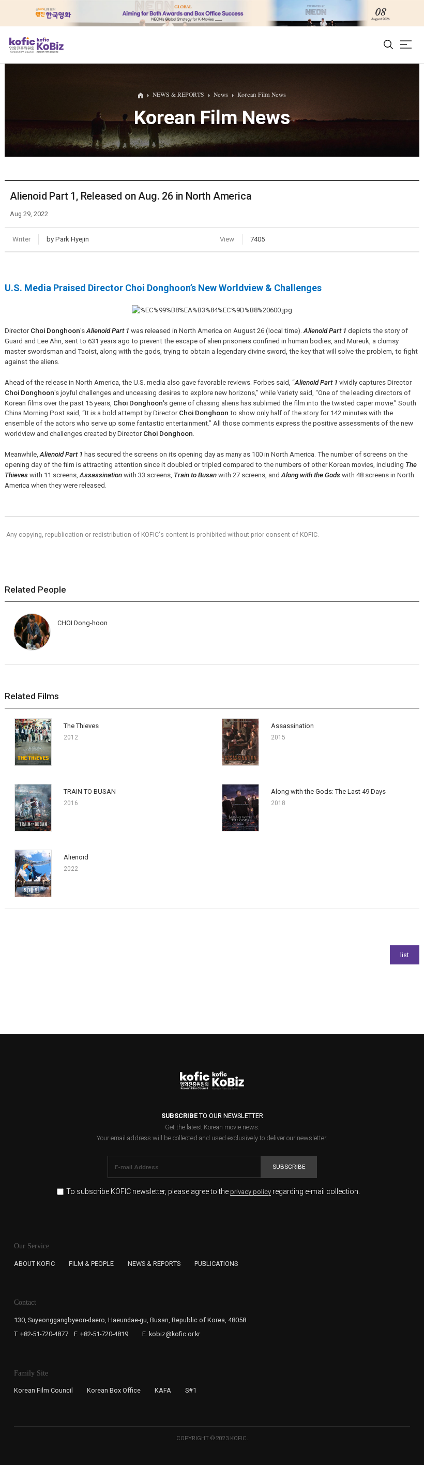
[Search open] (388, 45)
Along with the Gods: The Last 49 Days (328, 791)
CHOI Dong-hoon (82, 623)
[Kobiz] (49, 45)
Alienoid (76, 857)
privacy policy (250, 1192)
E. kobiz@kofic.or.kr (171, 1334)
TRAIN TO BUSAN (90, 791)
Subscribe (289, 1166)
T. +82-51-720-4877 (41, 1334)
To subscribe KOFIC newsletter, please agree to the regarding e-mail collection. (213, 1192)
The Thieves (81, 726)
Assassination (292, 726)
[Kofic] (22, 45)
